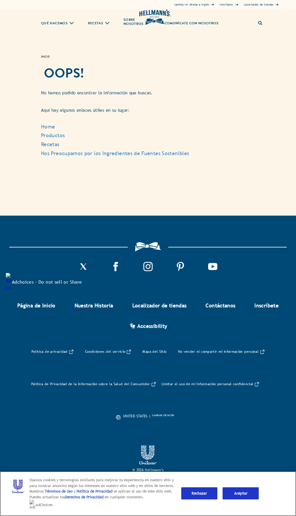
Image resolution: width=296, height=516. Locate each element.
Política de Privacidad (95, 491)
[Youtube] (212, 269)
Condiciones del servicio (105, 352)
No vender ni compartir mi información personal (218, 352)
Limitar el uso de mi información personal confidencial (207, 384)
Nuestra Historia (94, 305)
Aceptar (240, 493)
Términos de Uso (59, 491)
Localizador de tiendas (159, 305)
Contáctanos (220, 305)
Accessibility (152, 326)
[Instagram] (148, 269)
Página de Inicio (36, 305)
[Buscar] (262, 21)
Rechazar (199, 493)
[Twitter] (83, 269)
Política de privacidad (50, 352)
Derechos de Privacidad (84, 497)
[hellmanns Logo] (155, 17)
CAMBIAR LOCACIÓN (163, 415)
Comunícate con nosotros (191, 23)
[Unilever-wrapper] (148, 463)
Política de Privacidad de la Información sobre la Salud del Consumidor (90, 384)
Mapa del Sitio (154, 352)
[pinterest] (180, 269)
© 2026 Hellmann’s (148, 470)
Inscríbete (266, 305)
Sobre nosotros (133, 22)
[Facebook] (115, 269)
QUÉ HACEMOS (54, 23)
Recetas (95, 23)
